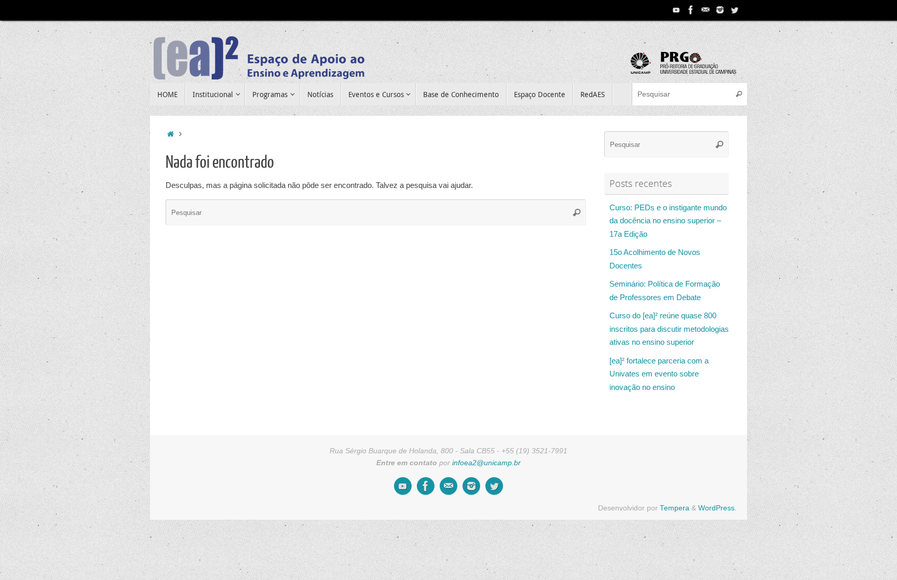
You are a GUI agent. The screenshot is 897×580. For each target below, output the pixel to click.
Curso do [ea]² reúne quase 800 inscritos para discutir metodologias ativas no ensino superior (669, 328)
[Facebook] (691, 10)
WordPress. (717, 508)
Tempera (674, 508)
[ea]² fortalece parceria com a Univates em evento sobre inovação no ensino (659, 374)
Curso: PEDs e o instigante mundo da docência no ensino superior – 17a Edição (668, 220)
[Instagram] (720, 10)
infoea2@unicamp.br (486, 463)
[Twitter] (734, 10)
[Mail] (705, 10)
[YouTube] (676, 10)
